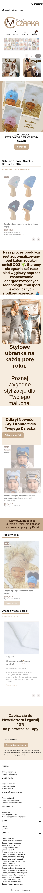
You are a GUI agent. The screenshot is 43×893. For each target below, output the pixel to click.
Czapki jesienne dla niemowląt (13, 857)
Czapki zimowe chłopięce (11, 843)
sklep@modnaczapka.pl (14, 10)
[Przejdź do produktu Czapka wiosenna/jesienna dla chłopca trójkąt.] (21, 198)
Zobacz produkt (12, 603)
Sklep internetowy (19, 890)
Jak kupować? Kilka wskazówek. (14, 817)
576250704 (38, 4)
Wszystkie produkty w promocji (14, 169)
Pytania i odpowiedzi (9, 774)
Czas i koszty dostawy (10, 800)
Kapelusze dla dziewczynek (12, 877)
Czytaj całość (11, 685)
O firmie (5, 829)
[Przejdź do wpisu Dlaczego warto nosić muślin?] (21, 638)
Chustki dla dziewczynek (11, 882)
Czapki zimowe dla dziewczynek (14, 875)
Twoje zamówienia (8, 784)
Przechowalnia (7, 788)
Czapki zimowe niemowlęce (12, 884)
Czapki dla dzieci (8, 838)
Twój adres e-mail (10, 739)
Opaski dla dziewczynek (11, 879)
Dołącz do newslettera (16, 745)
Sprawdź (21, 147)
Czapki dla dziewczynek (11, 866)
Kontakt (5, 826)
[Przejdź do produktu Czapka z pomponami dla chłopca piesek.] (21, 565)
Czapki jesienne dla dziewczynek (14, 873)
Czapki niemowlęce (9, 850)
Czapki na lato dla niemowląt (12, 852)
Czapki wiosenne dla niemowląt (13, 854)
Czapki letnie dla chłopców (12, 841)
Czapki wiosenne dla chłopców (13, 861)
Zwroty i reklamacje (9, 772)
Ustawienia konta (8, 786)
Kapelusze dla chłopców (11, 845)
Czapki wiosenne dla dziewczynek (15, 870)
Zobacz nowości (13, 435)
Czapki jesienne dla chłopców (13, 859)
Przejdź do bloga (8, 616)
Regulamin (6, 812)
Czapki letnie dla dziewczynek (13, 868)
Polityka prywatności (9, 814)
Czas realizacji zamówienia (12, 803)
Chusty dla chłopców (10, 847)
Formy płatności (8, 798)
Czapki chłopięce (8, 863)
